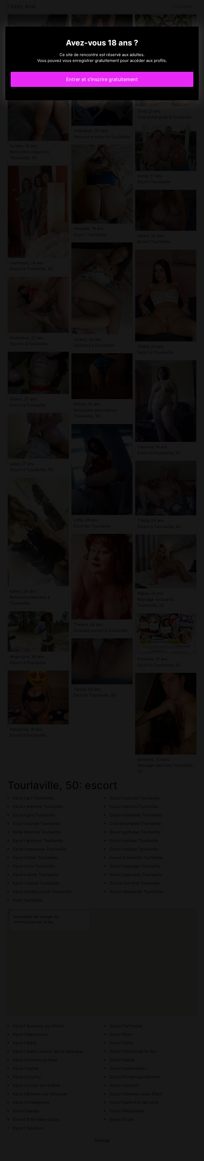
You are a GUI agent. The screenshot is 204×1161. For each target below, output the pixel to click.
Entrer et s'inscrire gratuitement (102, 79)
